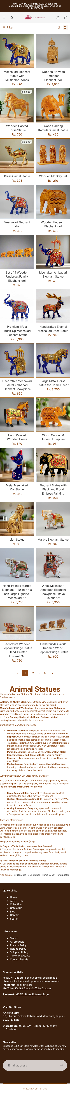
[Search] (12, 18)
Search (14, 918)
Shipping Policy (19, 952)
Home (13, 897)
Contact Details (19, 959)
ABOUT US (16, 900)
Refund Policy (18, 948)
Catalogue (16, 907)
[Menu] (4, 17)
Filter (10, 27)
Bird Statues (20, 875)
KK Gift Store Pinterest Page (32, 994)
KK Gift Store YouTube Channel (33, 988)
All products (17, 941)
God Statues (34, 875)
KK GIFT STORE (39, 1088)
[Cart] (66, 18)
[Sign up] (62, 1065)
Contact (14, 914)
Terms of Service (20, 955)
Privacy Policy (18, 945)
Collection (16, 904)
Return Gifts (63, 875)
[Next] (53, 673)
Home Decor (48, 875)
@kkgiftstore (24, 984)
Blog (12, 911)
